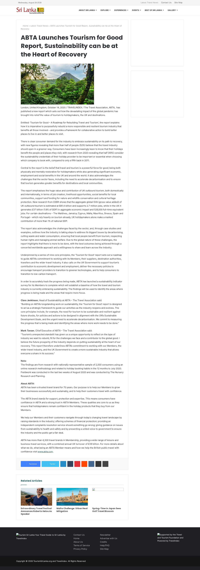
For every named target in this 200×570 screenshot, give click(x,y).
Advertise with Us (108, 538)
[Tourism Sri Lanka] (32, 10)
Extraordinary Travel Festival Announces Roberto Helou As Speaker (36, 511)
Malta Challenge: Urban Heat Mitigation (72, 510)
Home (25, 26)
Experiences (120, 10)
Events (135, 10)
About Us (78, 542)
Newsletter (105, 535)
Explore (105, 10)
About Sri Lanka (87, 10)
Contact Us (166, 2)
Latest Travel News (149, 2)
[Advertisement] (157, 42)
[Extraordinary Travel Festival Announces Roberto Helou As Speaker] (36, 497)
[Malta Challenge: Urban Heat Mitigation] (72, 497)
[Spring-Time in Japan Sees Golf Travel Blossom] (108, 497)
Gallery (172, 10)
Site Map (178, 2)
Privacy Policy (80, 549)
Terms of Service (81, 545)
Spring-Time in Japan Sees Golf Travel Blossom (106, 510)
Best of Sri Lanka (153, 10)
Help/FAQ (104, 545)
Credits (103, 542)
